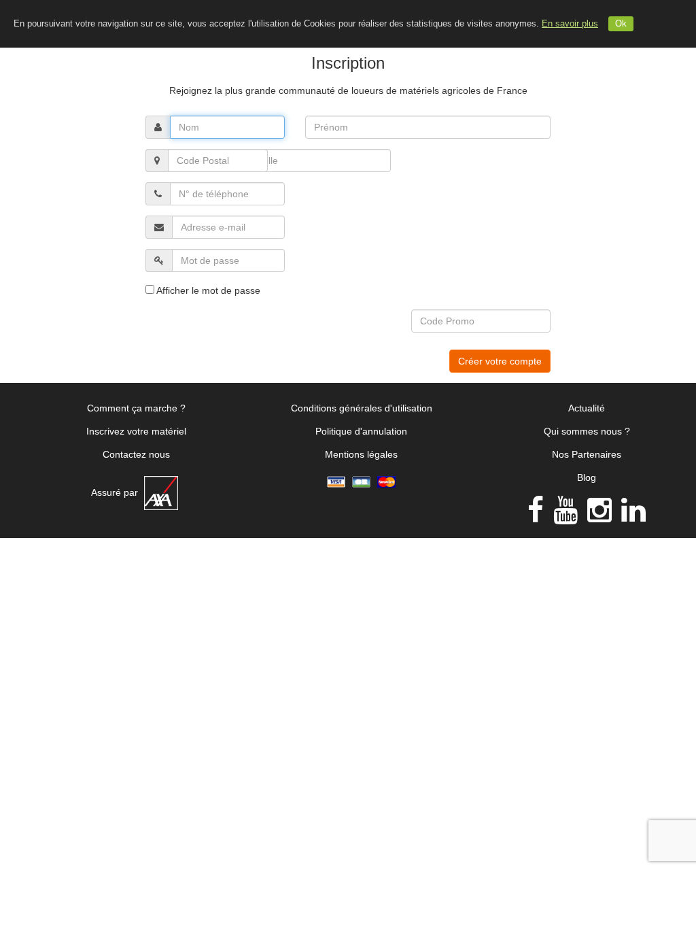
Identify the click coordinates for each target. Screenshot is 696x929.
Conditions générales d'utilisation (361, 408)
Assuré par (116, 492)
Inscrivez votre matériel (136, 431)
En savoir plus (570, 24)
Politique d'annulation (361, 431)
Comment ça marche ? (136, 408)
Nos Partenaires (586, 454)
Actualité (586, 408)
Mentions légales (361, 454)
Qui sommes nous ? (587, 431)
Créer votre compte (500, 361)
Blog (586, 477)
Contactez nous (136, 454)
